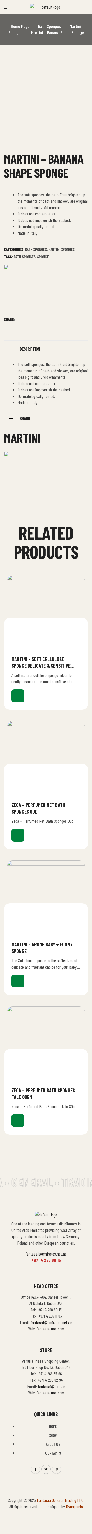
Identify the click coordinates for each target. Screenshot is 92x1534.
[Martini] (42, 290)
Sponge (43, 256)
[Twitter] (46, 1469)
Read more (18, 695)
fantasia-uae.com (50, 1329)
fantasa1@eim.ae (51, 1386)
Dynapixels (74, 1506)
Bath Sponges (49, 26)
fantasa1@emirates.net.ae (46, 1254)
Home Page (20, 26)
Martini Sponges (61, 249)
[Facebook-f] (35, 1469)
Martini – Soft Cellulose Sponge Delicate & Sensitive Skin (41, 665)
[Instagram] (56, 1469)
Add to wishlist (78, 659)
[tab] (46, 348)
